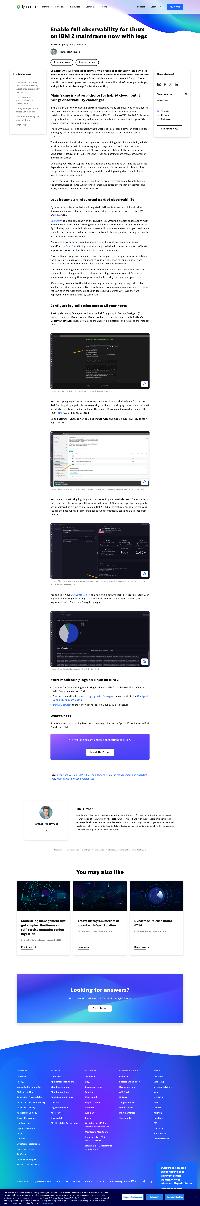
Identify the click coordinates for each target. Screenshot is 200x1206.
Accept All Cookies (175, 1197)
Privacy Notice (46, 1203)
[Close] (196, 1197)
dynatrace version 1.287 (69, 775)
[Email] (159, 83)
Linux (93, 775)
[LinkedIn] (176, 83)
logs (53, 778)
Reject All (154, 1197)
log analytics (104, 775)
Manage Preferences (132, 1197)
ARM (59, 412)
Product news (62, 62)
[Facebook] (165, 83)
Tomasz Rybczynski (70, 52)
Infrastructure (87, 62)
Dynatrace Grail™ (80, 594)
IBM (86, 775)
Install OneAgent (62, 704)
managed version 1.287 (82, 778)
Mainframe (63, 778)
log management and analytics (130, 775)
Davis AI (70, 246)
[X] (170, 83)
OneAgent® (56, 220)
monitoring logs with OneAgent (96, 696)
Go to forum (100, 1008)
